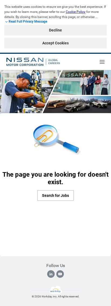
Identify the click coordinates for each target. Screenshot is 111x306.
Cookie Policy (75, 12)
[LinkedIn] (51, 274)
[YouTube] (60, 274)
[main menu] (102, 62)
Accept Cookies (55, 43)
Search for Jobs (55, 195)
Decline (55, 30)
